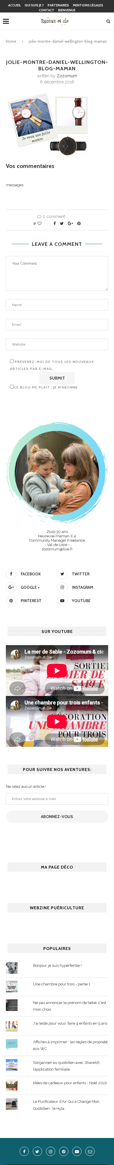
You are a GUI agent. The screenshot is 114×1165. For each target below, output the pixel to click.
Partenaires (58, 5)
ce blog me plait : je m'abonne (46, 387)
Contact (46, 10)
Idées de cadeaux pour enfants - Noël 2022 (70, 1083)
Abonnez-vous (57, 816)
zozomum (67, 76)
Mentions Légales (88, 5)
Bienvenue (66, 10)
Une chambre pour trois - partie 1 (61, 984)
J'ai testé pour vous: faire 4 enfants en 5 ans (70, 1023)
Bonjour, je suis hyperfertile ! (57, 965)
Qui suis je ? (34, 5)
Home (11, 41)
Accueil (14, 5)
